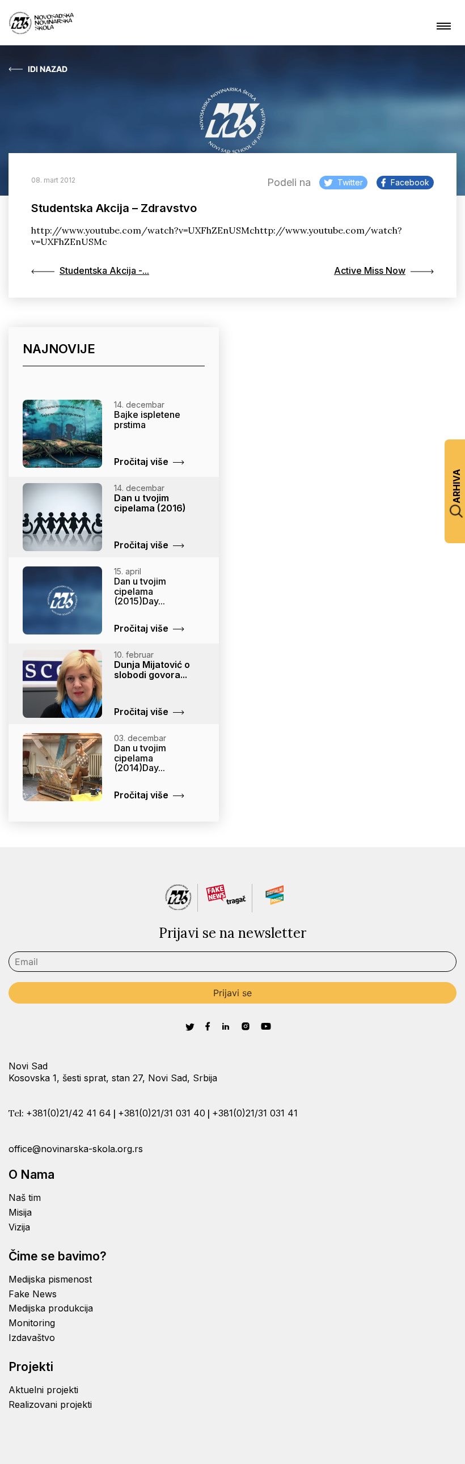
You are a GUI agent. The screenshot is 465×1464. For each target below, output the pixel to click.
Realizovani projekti (50, 1404)
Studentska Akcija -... (104, 270)
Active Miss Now (369, 270)
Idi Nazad (47, 69)
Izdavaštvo (32, 1337)
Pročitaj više (141, 461)
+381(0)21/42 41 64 (68, 1113)
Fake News (33, 1294)
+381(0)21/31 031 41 (255, 1113)
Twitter (350, 182)
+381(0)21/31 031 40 (161, 1113)
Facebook (410, 182)
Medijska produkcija (51, 1308)
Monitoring (32, 1322)
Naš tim (25, 1197)
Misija (20, 1212)
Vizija (19, 1227)
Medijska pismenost (50, 1279)
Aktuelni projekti (43, 1389)
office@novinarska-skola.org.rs (76, 1148)
